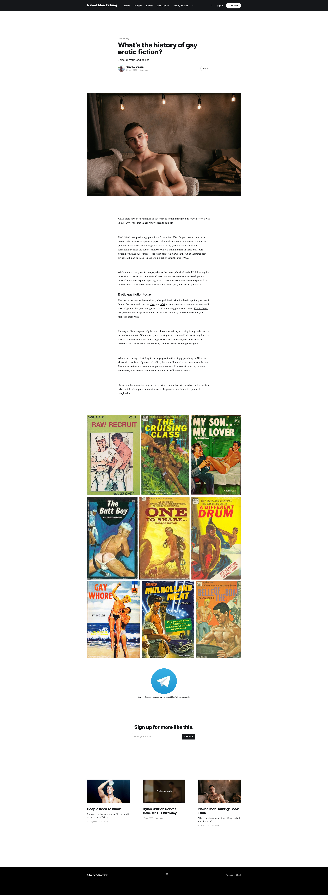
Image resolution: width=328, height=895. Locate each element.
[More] (193, 6)
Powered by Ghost (233, 875)
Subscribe (233, 5)
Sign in (220, 5)
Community (123, 38)
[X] (167, 874)
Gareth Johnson (135, 67)
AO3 (162, 304)
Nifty (152, 304)
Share (205, 68)
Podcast (138, 5)
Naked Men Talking (102, 5)
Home (127, 5)
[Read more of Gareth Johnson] (121, 68)
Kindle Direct (201, 308)
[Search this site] (212, 6)
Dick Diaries (163, 5)
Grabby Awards (180, 5)
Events (149, 5)
